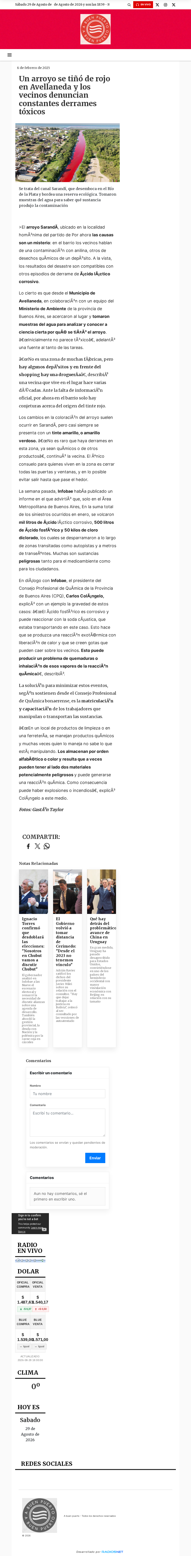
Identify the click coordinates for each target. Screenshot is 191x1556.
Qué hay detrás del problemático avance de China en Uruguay (101, 930)
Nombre (35, 1085)
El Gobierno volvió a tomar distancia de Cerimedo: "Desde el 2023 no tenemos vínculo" (66, 942)
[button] (129, 5)
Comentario (38, 1105)
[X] (157, 5)
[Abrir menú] (9, 55)
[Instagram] (165, 5)
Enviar (95, 1158)
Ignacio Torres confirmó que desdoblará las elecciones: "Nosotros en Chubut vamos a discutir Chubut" (33, 944)
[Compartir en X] (37, 846)
